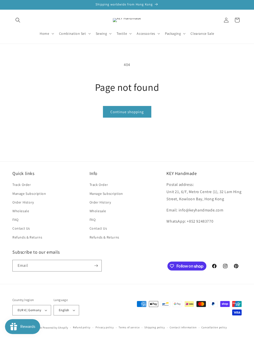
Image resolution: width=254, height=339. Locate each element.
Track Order (21, 184)
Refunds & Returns (27, 237)
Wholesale (20, 211)
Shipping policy (154, 327)
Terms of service (129, 327)
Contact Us (21, 228)
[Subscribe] (96, 265)
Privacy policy (104, 327)
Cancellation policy (214, 327)
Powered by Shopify (55, 327)
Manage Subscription (29, 193)
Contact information (183, 327)
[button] (17, 20)
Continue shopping (127, 111)
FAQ (15, 219)
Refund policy (82, 327)
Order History (23, 202)
